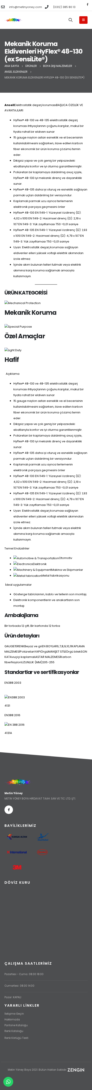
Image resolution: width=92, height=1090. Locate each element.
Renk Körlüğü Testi (16, 1038)
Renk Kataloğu (13, 1031)
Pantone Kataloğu (16, 1025)
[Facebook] (87, 4)
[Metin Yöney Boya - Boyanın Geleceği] (13, 20)
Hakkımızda (12, 1019)
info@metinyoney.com (25, 7)
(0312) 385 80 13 (64, 7)
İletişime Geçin (14, 1014)
